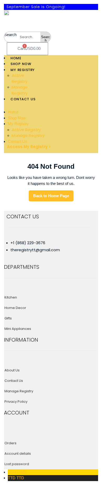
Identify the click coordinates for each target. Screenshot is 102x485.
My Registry (18, 123)
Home (13, 112)
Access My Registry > (29, 146)
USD (17, 472)
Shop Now (17, 118)
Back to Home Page (53, 197)
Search (10, 34)
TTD (16, 478)
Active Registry (26, 129)
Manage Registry (28, 135)
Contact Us (17, 141)
